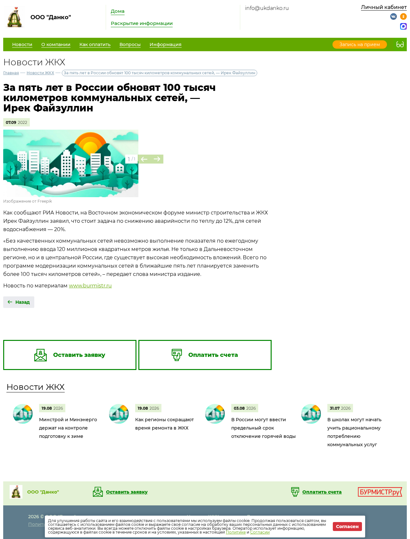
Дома (118, 11)
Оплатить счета (322, 492)
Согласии (260, 532)
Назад (22, 302)
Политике (236, 532)
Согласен (347, 526)
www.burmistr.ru (90, 286)
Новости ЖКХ (40, 72)
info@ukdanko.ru (267, 8)
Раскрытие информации (142, 23)
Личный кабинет (384, 7)
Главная (11, 72)
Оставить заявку (127, 492)
